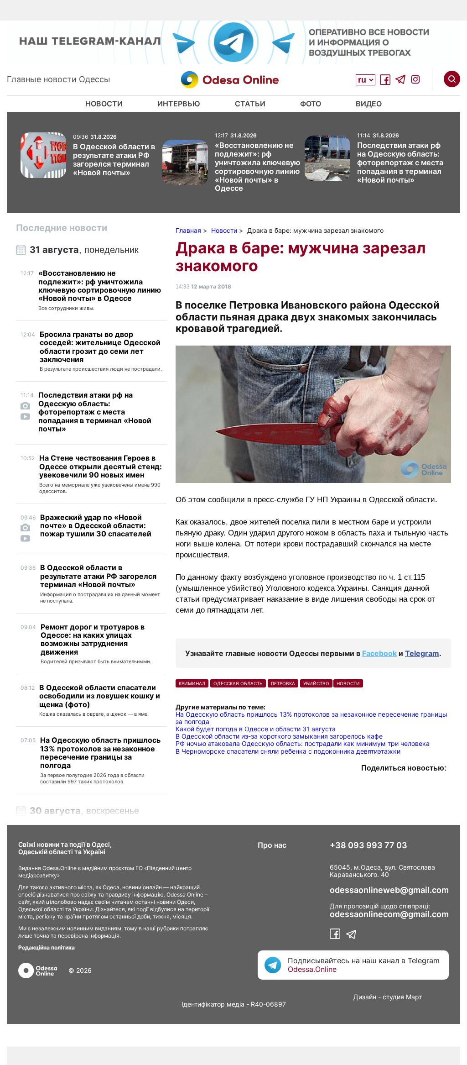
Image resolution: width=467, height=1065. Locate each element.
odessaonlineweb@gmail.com (389, 890)
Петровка (283, 683)
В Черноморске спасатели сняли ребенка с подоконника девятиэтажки (288, 751)
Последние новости (61, 227)
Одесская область (238, 683)
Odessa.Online (312, 969)
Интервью (178, 103)
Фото (310, 103)
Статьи (250, 103)
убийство (316, 683)
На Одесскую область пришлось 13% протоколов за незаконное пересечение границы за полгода (311, 717)
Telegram (422, 653)
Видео (369, 103)
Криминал (192, 683)
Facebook (379, 653)
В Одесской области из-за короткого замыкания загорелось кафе (279, 736)
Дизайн (364, 997)
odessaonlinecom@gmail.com (389, 914)
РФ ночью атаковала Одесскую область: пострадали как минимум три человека (303, 743)
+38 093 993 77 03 (368, 845)
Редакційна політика (46, 947)
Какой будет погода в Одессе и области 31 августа (256, 729)
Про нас (272, 845)
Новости (104, 103)
